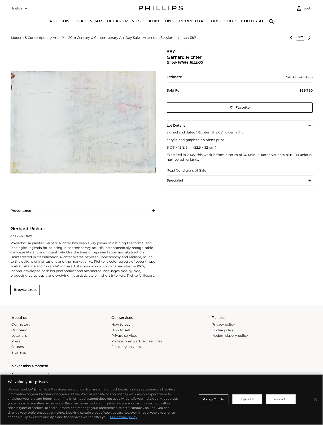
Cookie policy (223, 330)
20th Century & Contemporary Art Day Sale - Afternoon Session (120, 38)
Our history (20, 324)
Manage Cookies (213, 399)
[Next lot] (309, 37)
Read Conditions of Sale (186, 170)
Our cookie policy (123, 417)
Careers (17, 347)
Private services (124, 335)
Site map (18, 352)
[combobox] (19, 9)
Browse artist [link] (25, 290)
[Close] (315, 399)
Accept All (281, 399)
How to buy (121, 324)
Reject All (247, 399)
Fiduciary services (126, 347)
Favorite (243, 107)
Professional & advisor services (136, 341)
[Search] (271, 21)
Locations (19, 335)
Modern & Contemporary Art (34, 38)
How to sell (120, 330)
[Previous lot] (291, 37)
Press (15, 341)
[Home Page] (161, 9)
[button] (82, 122)
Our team (19, 330)
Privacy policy (223, 324)
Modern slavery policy (230, 335)
